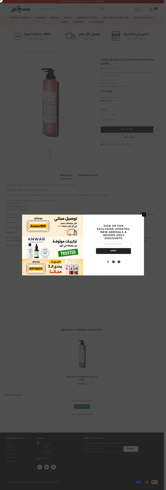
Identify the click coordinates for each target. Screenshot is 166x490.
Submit (113, 251)
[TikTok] (119, 262)
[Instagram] (113, 262)
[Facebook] (108, 262)
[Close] (144, 214)
